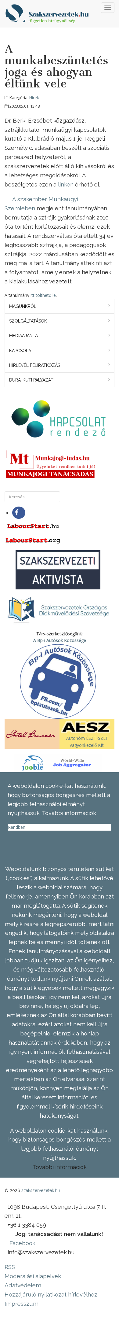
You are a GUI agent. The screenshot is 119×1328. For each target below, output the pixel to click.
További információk (59, 1167)
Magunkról (22, 306)
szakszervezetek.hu (40, 1190)
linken (66, 184)
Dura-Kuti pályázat (31, 380)
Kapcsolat (21, 350)
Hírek (34, 97)
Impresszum (21, 1303)
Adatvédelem (23, 1285)
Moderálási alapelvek (33, 1276)
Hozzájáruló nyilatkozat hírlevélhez (51, 1294)
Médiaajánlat (24, 335)
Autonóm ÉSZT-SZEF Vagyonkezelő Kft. (87, 741)
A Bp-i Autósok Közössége (59, 640)
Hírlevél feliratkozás (34, 365)
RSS (10, 1266)
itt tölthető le (43, 295)
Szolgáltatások (28, 321)
